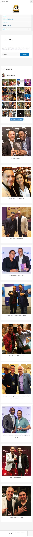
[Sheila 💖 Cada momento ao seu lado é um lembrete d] (27, 82)
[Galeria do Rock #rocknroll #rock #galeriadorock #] (12, 105)
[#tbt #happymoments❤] (12, 113)
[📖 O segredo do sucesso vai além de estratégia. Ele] (5, 90)
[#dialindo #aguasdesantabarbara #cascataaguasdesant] (27, 97)
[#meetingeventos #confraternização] (5, 105)
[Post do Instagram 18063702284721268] (5, 82)
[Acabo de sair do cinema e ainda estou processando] (20, 97)
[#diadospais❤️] (12, 82)
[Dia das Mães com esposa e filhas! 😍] (27, 90)
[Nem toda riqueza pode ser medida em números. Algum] (12, 90)
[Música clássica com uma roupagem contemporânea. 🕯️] (12, 97)
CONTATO (5, 29)
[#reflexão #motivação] (20, 113)
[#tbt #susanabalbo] (27, 113)
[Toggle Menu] (28, 22)
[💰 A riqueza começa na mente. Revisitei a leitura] (20, 90)
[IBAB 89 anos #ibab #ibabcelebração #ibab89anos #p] (5, 97)
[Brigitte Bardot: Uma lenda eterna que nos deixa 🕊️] (20, 105)
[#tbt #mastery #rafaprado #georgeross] (27, 105)
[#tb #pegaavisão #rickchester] (5, 113)
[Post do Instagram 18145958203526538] (20, 82)
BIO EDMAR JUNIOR (8, 19)
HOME (4, 16)
